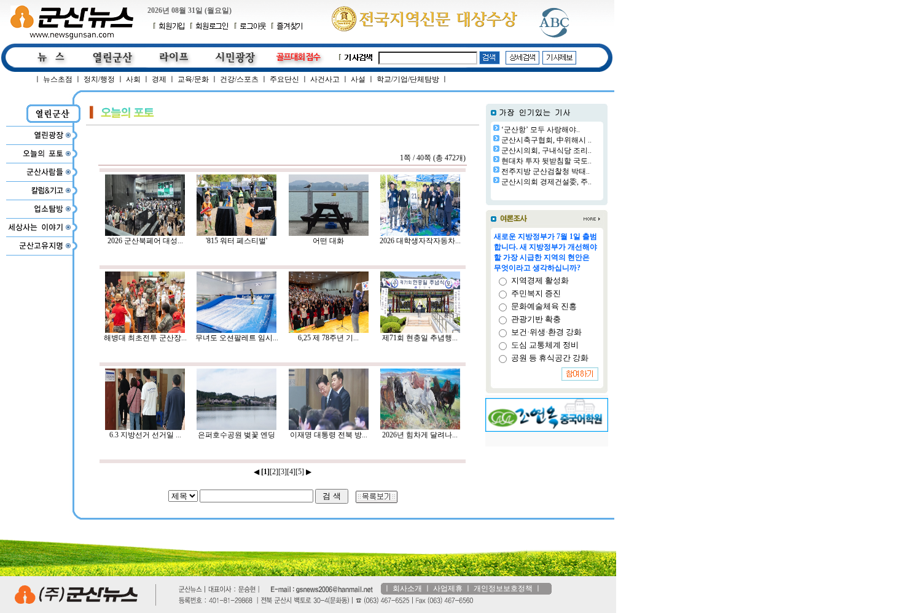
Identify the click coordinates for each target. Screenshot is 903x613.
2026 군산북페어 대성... (145, 240)
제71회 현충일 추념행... (420, 338)
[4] (291, 471)
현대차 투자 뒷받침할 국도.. (546, 161)
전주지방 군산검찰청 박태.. (545, 171)
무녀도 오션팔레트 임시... (236, 338)
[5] (299, 471)
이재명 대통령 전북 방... (328, 435)
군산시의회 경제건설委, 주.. (546, 182)
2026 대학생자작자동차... (420, 240)
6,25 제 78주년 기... (328, 338)
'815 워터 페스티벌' (236, 240)
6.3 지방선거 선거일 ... (145, 435)
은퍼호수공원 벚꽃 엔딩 (236, 435)
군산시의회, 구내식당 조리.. (546, 150)
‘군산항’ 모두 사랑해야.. (540, 129)
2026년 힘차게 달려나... (420, 435)
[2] (274, 471)
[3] (282, 471)
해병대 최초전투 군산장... (145, 338)
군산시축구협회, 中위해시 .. (546, 140)
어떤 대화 (328, 240)
